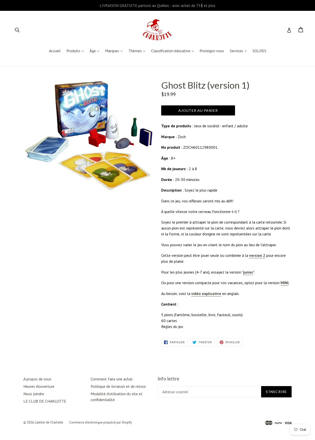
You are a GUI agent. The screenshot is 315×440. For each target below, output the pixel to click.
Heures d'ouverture (38, 386)
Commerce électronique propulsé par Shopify (100, 422)
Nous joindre (33, 393)
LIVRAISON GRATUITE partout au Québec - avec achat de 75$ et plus (157, 5)
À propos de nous (37, 378)
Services (239, 50)
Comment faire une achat (112, 378)
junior (248, 272)
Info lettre (168, 378)
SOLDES (259, 50)
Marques (115, 50)
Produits (76, 50)
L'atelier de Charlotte (49, 422)
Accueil (55, 50)
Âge (96, 50)
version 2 (257, 255)
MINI (284, 282)
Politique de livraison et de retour (118, 386)
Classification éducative (173, 50)
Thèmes (138, 50)
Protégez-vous (212, 50)
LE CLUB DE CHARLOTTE (44, 401)
